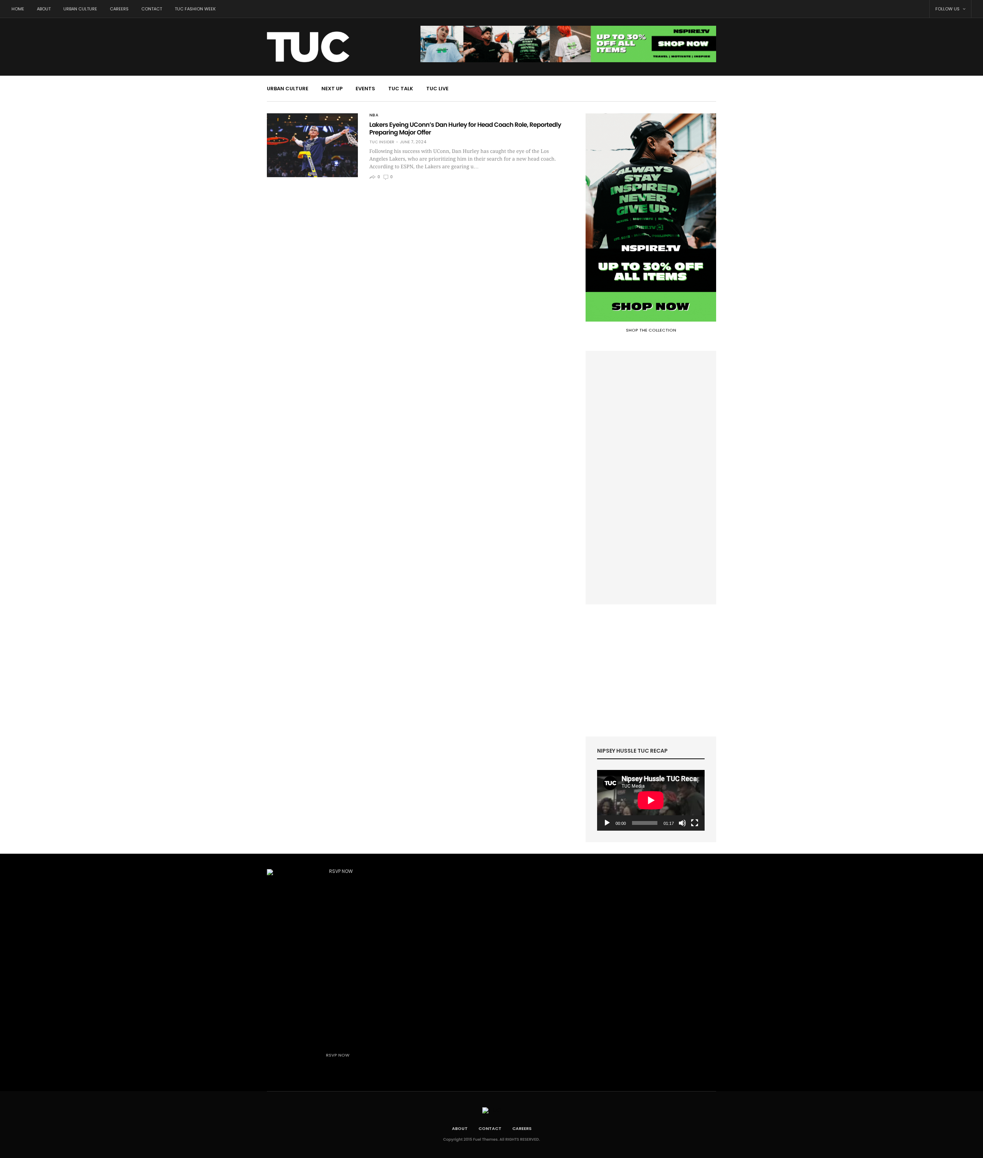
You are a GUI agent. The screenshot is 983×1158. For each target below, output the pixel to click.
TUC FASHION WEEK (195, 9)
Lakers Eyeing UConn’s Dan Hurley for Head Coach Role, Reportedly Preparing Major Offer (465, 128)
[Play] (607, 823)
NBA (374, 115)
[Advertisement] (651, 477)
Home (18, 9)
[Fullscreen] (694, 823)
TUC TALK (400, 88)
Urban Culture (80, 9)
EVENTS (365, 88)
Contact (151, 9)
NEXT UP (332, 88)
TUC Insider (381, 142)
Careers (119, 9)
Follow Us (948, 9)
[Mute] (682, 823)
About (44, 9)
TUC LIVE (437, 88)
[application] (651, 800)
